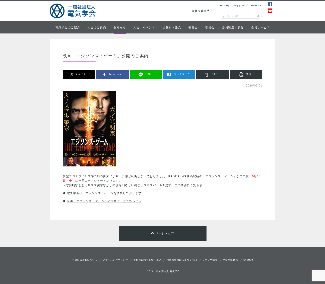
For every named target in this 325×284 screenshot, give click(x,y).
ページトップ (165, 233)
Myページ (225, 5)
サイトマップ (241, 5)
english (256, 5)
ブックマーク (182, 74)
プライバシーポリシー (115, 259)
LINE (148, 74)
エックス (80, 74)
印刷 (248, 74)
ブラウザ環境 (210, 259)
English (248, 259)
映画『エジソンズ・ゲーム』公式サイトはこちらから (104, 201)
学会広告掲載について (84, 259)
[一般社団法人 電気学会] (73, 11)
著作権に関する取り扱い (147, 259)
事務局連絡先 (200, 10)
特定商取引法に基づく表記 (182, 259)
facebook (115, 74)
